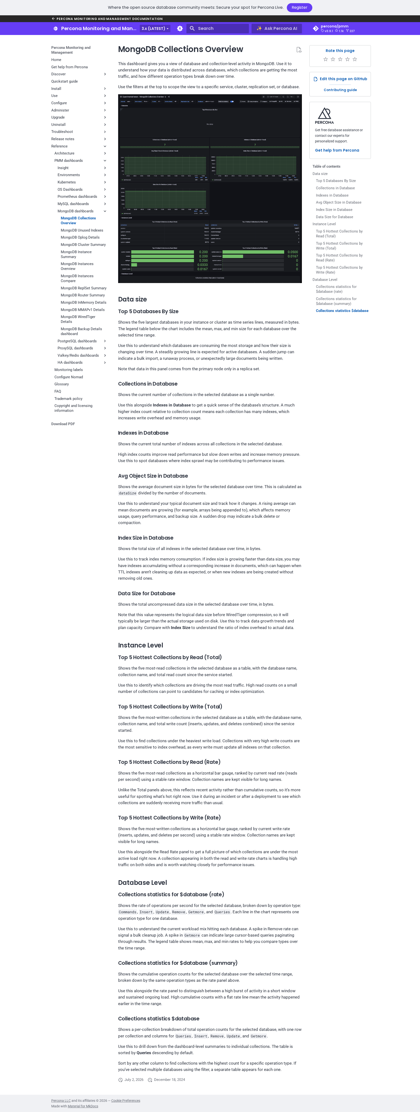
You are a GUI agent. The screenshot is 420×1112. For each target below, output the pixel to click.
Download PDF (63, 424)
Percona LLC (61, 1101)
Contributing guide (340, 90)
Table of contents (327, 166)
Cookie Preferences (125, 1101)
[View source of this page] (299, 49)
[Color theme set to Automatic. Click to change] (180, 28)
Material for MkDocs (83, 1106)
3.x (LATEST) (153, 28)
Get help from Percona (337, 150)
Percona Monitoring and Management (70, 50)
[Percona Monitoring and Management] (55, 28)
